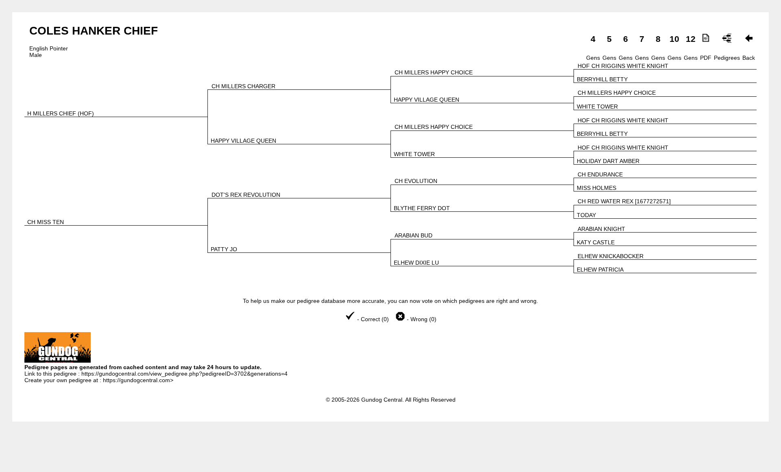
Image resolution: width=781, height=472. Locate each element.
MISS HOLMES (596, 188)
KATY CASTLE (596, 242)
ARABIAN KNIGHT (601, 229)
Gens (593, 57)
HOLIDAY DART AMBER (608, 161)
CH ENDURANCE (600, 174)
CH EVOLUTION (416, 181)
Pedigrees (727, 57)
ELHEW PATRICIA (600, 269)
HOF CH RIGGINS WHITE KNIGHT (623, 66)
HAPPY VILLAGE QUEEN (426, 99)
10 (674, 39)
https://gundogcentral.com (136, 380)
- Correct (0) (373, 319)
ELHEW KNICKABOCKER (611, 256)
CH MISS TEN (45, 222)
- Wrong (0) (420, 319)
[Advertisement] (390, 452)
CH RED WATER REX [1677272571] (624, 201)
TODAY (586, 215)
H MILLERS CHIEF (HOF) (60, 113)
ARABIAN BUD (413, 235)
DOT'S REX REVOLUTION (246, 194)
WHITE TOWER (597, 106)
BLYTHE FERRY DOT (422, 208)
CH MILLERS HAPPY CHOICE (434, 72)
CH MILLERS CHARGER (243, 86)
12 (691, 39)
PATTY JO (224, 249)
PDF (705, 57)
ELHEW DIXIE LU (416, 262)
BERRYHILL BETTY (602, 79)
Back (748, 57)
